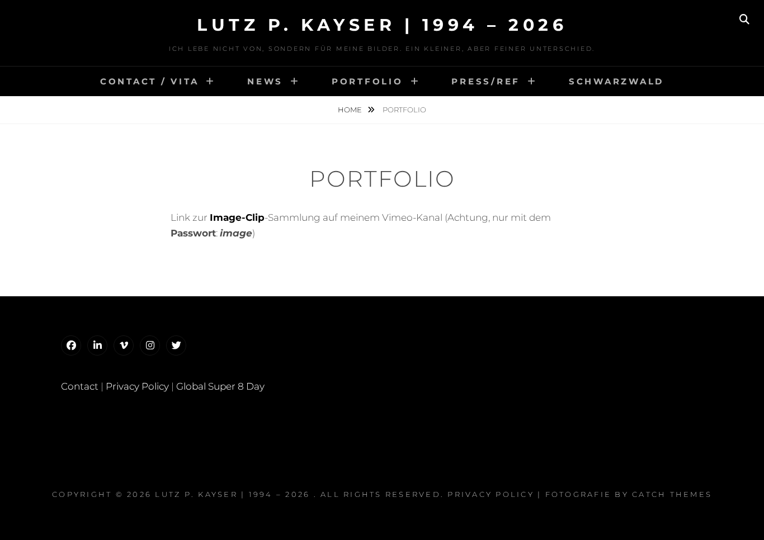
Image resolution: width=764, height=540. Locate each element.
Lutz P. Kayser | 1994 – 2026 (382, 25)
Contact (79, 386)
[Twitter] (176, 345)
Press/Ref (485, 81)
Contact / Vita (149, 81)
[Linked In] (97, 345)
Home (351, 109)
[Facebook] (71, 345)
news (265, 81)
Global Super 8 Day (220, 386)
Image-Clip (237, 217)
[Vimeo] (124, 345)
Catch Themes (672, 494)
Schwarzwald (616, 81)
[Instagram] (150, 345)
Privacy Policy (137, 386)
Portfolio (367, 81)
